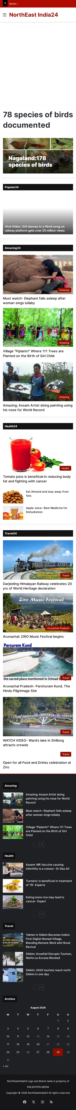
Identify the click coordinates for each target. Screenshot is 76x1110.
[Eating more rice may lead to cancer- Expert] (13, 902)
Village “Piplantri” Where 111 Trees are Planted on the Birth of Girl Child (49, 831)
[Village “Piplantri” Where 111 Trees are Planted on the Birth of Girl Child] (13, 832)
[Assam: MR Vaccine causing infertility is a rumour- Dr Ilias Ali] (13, 869)
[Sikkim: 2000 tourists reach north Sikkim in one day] (13, 975)
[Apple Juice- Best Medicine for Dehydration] (13, 513)
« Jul (5, 1066)
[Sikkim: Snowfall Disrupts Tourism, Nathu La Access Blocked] (13, 959)
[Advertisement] (38, 65)
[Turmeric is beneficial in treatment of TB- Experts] (13, 886)
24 (7, 1052)
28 (47, 1052)
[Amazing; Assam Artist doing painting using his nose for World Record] (13, 799)
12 (28, 1036)
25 (17, 1052)
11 (18, 1036)
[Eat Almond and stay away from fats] (13, 496)
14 (48, 1036)
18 (18, 1044)
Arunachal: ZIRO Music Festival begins (33, 636)
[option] (38, 214)
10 (8, 1036)
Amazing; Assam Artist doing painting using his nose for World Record (48, 798)
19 (28, 1044)
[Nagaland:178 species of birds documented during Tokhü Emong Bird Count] (38, 156)
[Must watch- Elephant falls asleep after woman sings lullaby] (13, 816)
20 (38, 1044)
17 (8, 1044)
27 (38, 1052)
